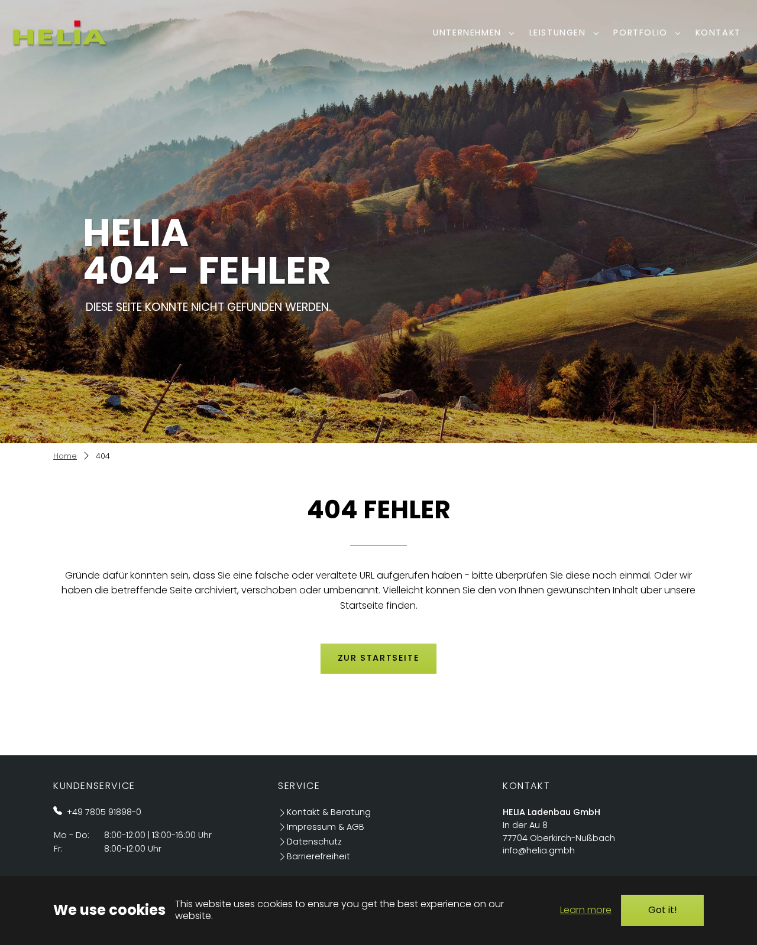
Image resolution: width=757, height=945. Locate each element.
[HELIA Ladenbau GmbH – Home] (59, 32)
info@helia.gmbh (539, 850)
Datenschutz (314, 841)
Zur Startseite (378, 658)
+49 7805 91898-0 (104, 812)
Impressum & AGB (325, 827)
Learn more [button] (586, 910)
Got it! (662, 910)
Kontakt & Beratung (329, 812)
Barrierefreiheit (318, 856)
